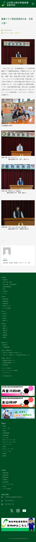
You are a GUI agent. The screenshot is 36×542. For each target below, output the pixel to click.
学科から (5, 316)
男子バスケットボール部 (9, 440)
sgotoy (5, 260)
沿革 (4, 289)
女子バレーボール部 (8, 449)
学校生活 (3, 323)
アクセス (5, 293)
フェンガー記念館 (5, 368)
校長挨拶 (5, 280)
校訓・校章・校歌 (7, 282)
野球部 (4, 426)
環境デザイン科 (7, 306)
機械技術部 (5, 473)
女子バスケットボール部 (9, 442)
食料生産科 (5, 299)
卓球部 (4, 446)
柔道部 (4, 456)
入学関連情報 (6, 347)
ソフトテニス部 (7, 451)
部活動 (4, 318)
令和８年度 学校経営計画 (9, 284)
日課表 (4, 337)
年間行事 (5, 330)
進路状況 (5, 345)
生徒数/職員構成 (7, 286)
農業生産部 (5, 477)
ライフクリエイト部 (8, 484)
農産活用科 (5, 301)
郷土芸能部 (5, 482)
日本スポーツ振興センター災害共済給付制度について (16, 355)
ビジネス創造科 (7, 308)
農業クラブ (18, 33)
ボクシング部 (6, 428)
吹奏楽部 (5, 479)
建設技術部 (5, 475)
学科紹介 (3, 296)
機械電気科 (5, 303)
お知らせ (3, 311)
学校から (12, 33)
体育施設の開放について (9, 363)
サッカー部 (5, 437)
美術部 (4, 486)
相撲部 (4, 430)
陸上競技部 (5, 435)
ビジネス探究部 (7, 489)
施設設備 (5, 335)
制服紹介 (5, 333)
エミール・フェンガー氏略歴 (10, 370)
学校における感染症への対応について (12, 352)
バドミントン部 (7, 444)
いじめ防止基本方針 (6, 376)
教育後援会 (5, 365)
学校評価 (5, 291)
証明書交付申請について (9, 360)
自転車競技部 (6, 433)
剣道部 (4, 453)
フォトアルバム (7, 373)
